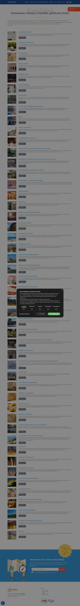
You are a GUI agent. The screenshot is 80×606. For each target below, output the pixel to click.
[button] (24, 314)
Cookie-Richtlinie (23, 296)
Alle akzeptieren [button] (54, 313)
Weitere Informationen (30, 303)
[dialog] (40, 303)
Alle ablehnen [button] (41, 313)
